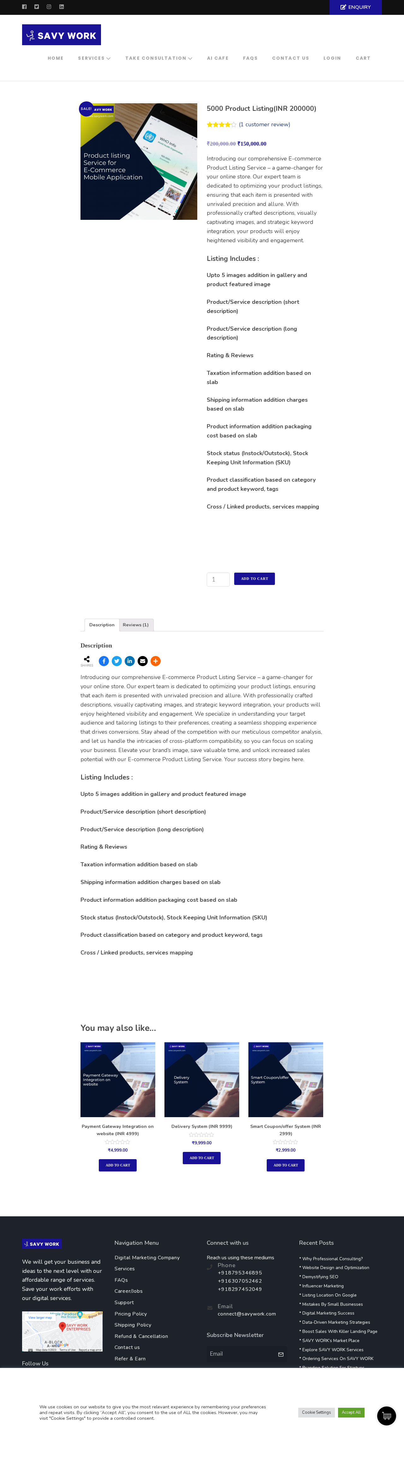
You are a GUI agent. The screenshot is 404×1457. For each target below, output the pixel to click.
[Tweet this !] (117, 661)
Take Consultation (156, 58)
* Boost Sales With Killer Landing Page (338, 1331)
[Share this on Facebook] (104, 661)
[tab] (102, 625)
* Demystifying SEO (318, 1277)
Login (333, 58)
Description (102, 625)
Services (91, 58)
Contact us (127, 1347)
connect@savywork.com (247, 1313)
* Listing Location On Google (328, 1295)
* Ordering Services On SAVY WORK (336, 1359)
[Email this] (143, 661)
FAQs (250, 58)
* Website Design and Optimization (334, 1268)
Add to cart (254, 579)
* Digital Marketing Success (326, 1313)
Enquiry (359, 7)
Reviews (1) (136, 625)
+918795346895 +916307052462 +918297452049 (240, 1280)
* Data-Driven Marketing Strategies (334, 1322)
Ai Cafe (218, 58)
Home (56, 58)
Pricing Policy (131, 1313)
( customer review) (264, 124)
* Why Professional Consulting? (331, 1259)
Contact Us (290, 58)
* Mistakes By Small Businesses (331, 1304)
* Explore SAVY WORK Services (331, 1350)
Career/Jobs (129, 1291)
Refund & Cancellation (141, 1336)
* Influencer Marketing (321, 1286)
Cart (363, 58)
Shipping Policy (133, 1325)
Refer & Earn (130, 1358)
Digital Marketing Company (147, 1257)
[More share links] (156, 661)
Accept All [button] (351, 1412)
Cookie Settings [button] (316, 1412)
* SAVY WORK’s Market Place (329, 1341)
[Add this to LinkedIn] (130, 661)
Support (124, 1302)
